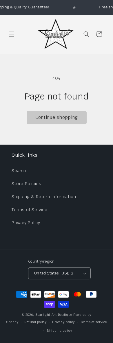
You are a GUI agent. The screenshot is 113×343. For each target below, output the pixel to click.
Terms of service (94, 322)
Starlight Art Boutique (53, 315)
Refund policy (35, 322)
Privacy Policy (26, 222)
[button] (11, 34)
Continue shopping (56, 117)
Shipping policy (59, 331)
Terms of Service (30, 209)
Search (19, 170)
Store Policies (26, 183)
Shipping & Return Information (44, 196)
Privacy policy (63, 322)
